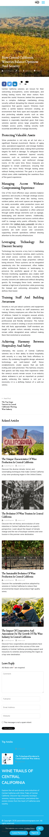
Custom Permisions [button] (19, 833)
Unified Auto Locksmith (24, 224)
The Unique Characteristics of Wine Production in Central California (19, 460)
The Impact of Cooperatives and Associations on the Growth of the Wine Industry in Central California (22, 633)
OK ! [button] (39, 828)
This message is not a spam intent (17, 722)
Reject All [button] (35, 833)
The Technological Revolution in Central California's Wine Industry (27, 757)
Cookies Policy (29, 828)
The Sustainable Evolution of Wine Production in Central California (19, 575)
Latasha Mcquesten (9, 71)
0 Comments (39, 71)
